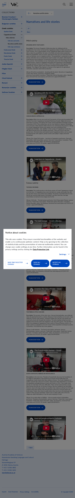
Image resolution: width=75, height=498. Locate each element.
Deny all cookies (36, 263)
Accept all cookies (57, 263)
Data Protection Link (41, 249)
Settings (62, 254)
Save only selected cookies (15, 263)
